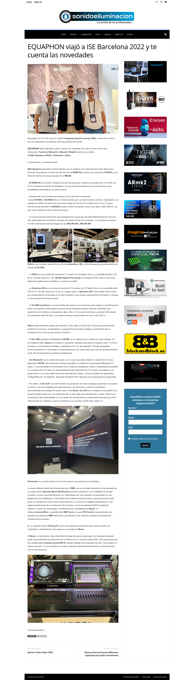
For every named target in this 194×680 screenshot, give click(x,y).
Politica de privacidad (131, 677)
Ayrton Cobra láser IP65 (40, 652)
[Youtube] (165, 2)
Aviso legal (146, 677)
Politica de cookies (160, 677)
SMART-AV (38, 2)
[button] (165, 34)
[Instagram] (161, 2)
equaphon (42, 636)
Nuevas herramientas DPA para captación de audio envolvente (101, 654)
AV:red (29, 2)
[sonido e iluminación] (97, 17)
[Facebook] (157, 2)
